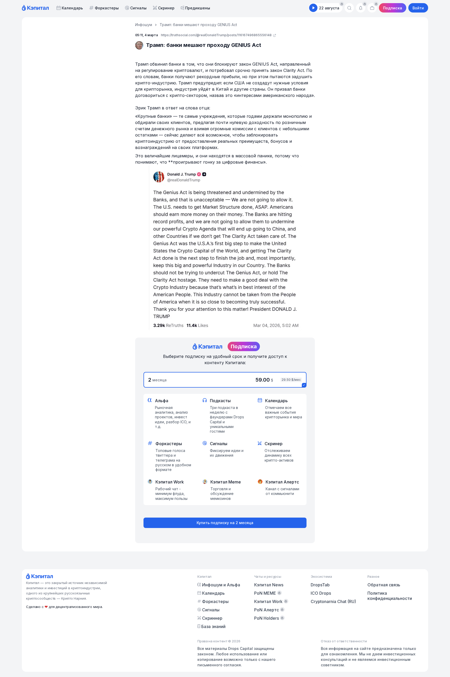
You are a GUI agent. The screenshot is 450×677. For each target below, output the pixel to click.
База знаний (213, 626)
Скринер (166, 8)
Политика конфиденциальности (389, 596)
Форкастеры (107, 8)
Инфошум (143, 24)
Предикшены (197, 8)
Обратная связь (383, 584)
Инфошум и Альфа (221, 584)
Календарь (72, 8)
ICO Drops (321, 593)
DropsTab (320, 584)
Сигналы (138, 8)
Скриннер (212, 618)
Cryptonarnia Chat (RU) (333, 601)
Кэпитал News (268, 584)
